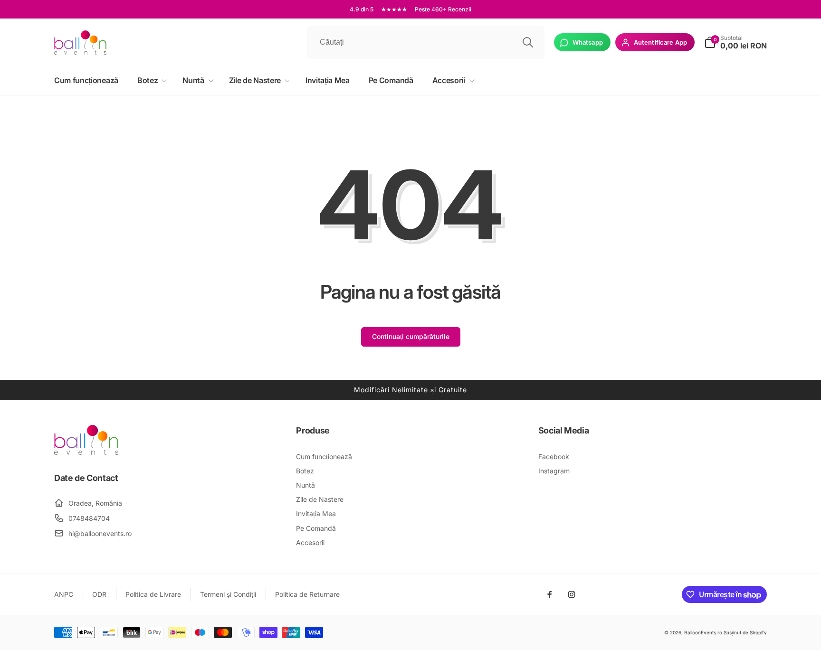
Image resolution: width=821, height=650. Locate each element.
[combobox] (425, 42)
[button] (150, 80)
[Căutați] (527, 42)
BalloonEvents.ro (703, 632)
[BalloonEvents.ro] (86, 452)
